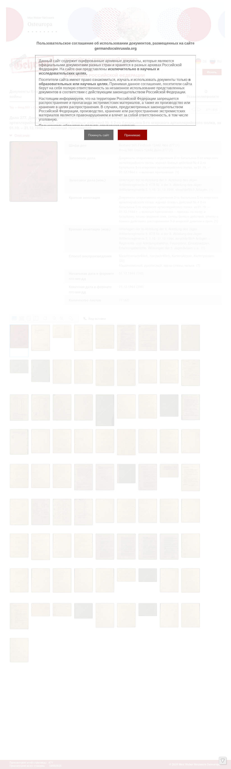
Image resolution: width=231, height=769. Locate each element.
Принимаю (132, 135)
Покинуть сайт (98, 135)
